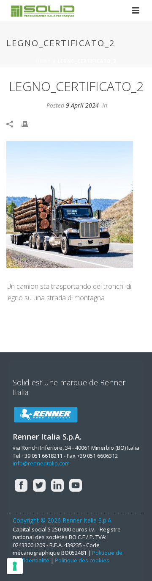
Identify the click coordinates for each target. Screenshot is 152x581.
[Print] (29, 123)
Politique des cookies (82, 560)
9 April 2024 (82, 105)
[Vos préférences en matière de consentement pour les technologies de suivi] (15, 566)
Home (43, 61)
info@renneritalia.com (41, 463)
